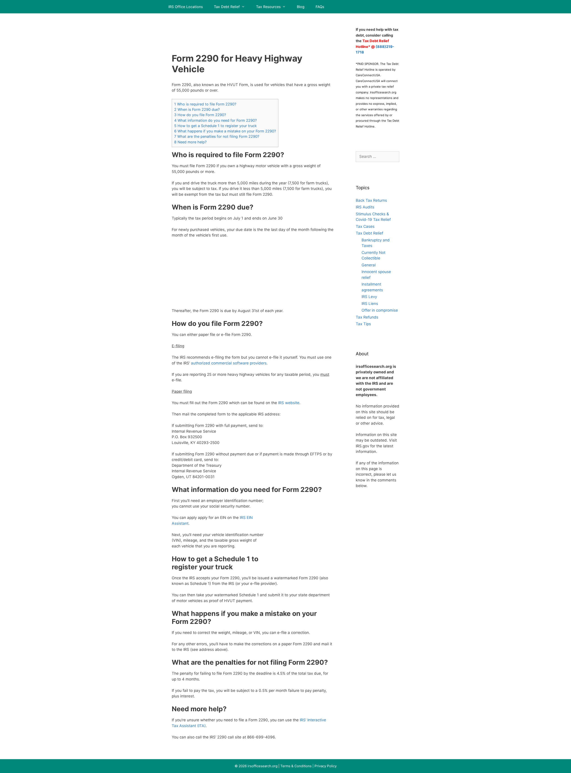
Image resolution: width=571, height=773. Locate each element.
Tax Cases (365, 226)
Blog (300, 6)
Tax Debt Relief (227, 6)
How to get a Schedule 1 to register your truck (215, 125)
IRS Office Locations (185, 6)
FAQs (320, 6)
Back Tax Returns (371, 200)
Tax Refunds (367, 317)
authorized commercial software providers (229, 363)
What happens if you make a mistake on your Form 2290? (225, 131)
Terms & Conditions (296, 766)
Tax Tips (363, 324)
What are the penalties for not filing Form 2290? (216, 136)
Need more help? (190, 142)
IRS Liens (370, 303)
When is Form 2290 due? (197, 109)
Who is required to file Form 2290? (205, 104)
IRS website (288, 403)
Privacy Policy (325, 766)
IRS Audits (365, 207)
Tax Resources (268, 6)
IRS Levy (369, 296)
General (369, 265)
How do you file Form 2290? (200, 115)
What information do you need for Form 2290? (215, 120)
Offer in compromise (380, 310)
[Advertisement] (253, 28)
